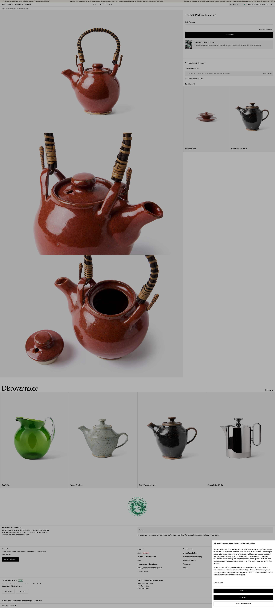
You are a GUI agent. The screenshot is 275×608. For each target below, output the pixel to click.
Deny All (243, 597)
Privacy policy (218, 582)
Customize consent (243, 604)
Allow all (243, 591)
